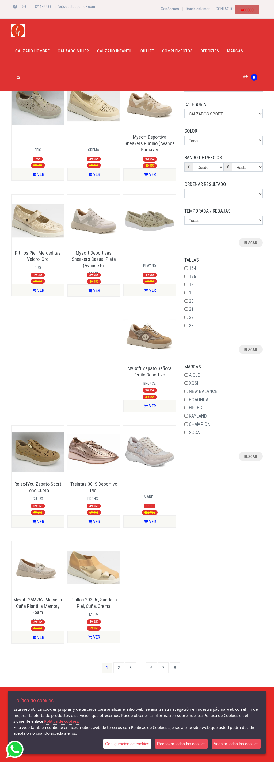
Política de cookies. (61, 721)
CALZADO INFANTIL (114, 51)
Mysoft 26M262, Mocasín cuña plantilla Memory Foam (37, 606)
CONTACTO (225, 8)
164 (192, 268)
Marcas (235, 51)
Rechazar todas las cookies (181, 743)
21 (191, 309)
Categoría (195, 104)
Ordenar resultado (205, 184)
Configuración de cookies (127, 743)
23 (191, 325)
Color (190, 131)
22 (191, 317)
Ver (40, 174)
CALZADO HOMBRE (32, 51)
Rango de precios (203, 157)
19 (191, 293)
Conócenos (170, 8)
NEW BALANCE (203, 391)
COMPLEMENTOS (177, 51)
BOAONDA (198, 399)
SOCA (194, 432)
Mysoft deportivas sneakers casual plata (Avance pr (94, 259)
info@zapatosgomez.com (75, 7)
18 (191, 284)
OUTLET (147, 51)
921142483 (42, 7)
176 (192, 276)
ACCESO (247, 10)
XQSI (193, 383)
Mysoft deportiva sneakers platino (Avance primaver (149, 143)
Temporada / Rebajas (207, 211)
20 (191, 301)
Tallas (191, 260)
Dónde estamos (198, 8)
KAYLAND (198, 416)
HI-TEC (195, 407)
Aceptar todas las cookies (236, 743)
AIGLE (194, 375)
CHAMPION (199, 424)
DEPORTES (210, 51)
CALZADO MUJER (73, 51)
